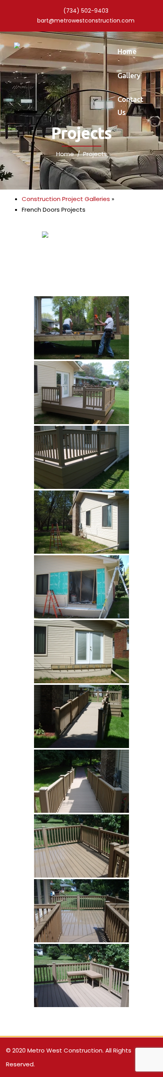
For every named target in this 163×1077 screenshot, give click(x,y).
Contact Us (130, 105)
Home (127, 51)
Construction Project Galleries (66, 199)
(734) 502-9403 (85, 11)
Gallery (129, 75)
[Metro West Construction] (17, 45)
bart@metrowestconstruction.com (86, 20)
